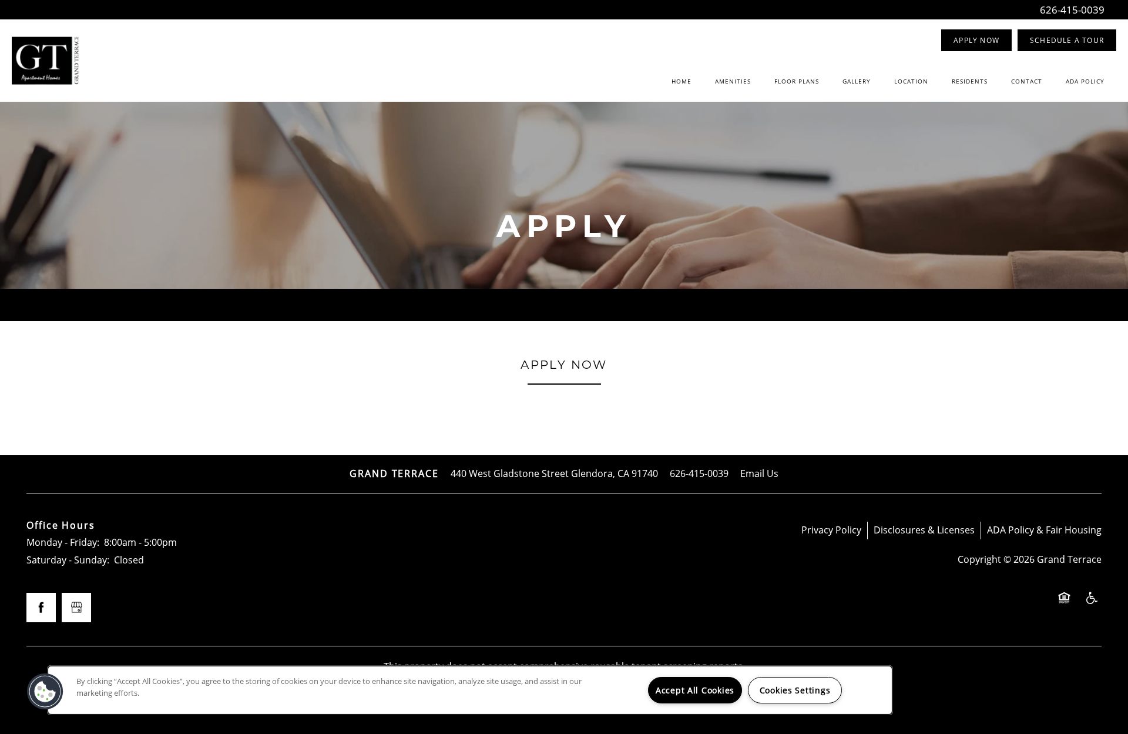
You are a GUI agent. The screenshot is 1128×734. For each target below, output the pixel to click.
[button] (976, 40)
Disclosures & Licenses (924, 529)
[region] (470, 690)
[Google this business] (76, 607)
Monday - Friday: (62, 542)
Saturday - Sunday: (67, 559)
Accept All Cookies (695, 690)
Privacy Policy (831, 529)
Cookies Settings (795, 690)
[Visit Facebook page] (41, 607)
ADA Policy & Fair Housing (1044, 529)
